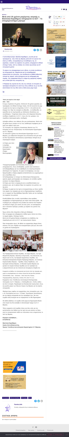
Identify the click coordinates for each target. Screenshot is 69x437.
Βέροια (4, 14)
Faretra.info (8, 49)
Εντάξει (50, 434)
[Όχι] (67, 434)
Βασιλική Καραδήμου (15, 397)
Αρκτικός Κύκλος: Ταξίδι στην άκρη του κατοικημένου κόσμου (59, 141)
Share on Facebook (35, 50)
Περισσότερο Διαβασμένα (56, 158)
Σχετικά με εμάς (40, 430)
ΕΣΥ (30, 397)
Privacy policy (58, 434)
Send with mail (41, 50)
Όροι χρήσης (31, 430)
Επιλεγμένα (24, 397)
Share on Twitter (38, 50)
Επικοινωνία (50, 430)
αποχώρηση (5, 397)
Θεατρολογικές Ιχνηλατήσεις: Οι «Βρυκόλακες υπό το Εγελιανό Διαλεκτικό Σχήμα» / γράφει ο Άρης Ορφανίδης (59, 149)
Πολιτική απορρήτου (20, 430)
